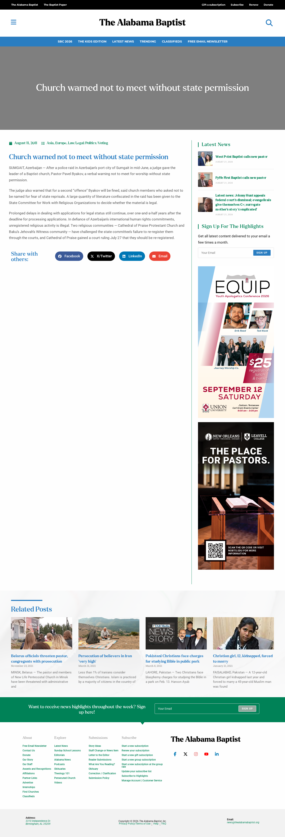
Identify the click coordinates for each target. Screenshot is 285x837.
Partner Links (30, 778)
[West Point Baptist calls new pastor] (205, 158)
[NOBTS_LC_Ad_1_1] (236, 496)
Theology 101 (62, 773)
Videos (58, 782)
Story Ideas (95, 745)
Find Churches (31, 791)
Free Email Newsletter (207, 41)
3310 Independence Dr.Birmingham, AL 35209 (38, 822)
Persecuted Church (65, 778)
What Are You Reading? (102, 764)
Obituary (93, 768)
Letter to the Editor (99, 755)
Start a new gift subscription (137, 755)
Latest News (123, 41)
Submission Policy (99, 778)
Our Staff (27, 764)
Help (156, 823)
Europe (60, 143)
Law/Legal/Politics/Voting (88, 143)
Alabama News (62, 759)
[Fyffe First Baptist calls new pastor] (205, 179)
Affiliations (29, 773)
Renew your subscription (135, 750)
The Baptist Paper (55, 4)
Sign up (261, 252)
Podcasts (59, 764)
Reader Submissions (100, 759)
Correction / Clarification (102, 773)
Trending (148, 41)
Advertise (28, 782)
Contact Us (29, 750)
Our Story (28, 759)
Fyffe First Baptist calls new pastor (241, 177)
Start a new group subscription (139, 759)
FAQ (163, 823)
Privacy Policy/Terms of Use (134, 823)
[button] (269, 23)
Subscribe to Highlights (135, 775)
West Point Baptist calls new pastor (241, 156)
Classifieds (172, 41)
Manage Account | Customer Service (142, 780)
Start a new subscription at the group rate (142, 765)
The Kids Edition (92, 41)
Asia (50, 143)
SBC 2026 (65, 41)
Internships (29, 787)
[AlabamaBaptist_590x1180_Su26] (236, 342)
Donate (26, 755)
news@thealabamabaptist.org (243, 822)
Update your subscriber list (136, 771)
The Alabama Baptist (24, 4)
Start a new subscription (135, 745)
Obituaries (60, 768)
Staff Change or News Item (103, 750)
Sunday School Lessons (67, 750)
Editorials (59, 755)
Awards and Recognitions (37, 768)
